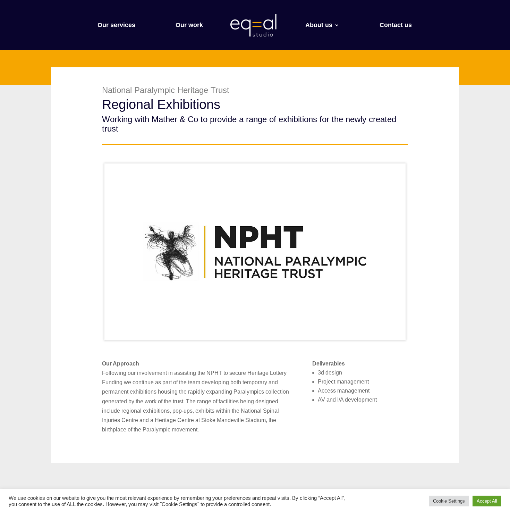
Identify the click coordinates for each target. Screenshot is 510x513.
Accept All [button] (487, 501)
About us (318, 25)
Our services (116, 25)
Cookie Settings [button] (449, 501)
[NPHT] (255, 342)
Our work (189, 25)
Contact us (396, 25)
